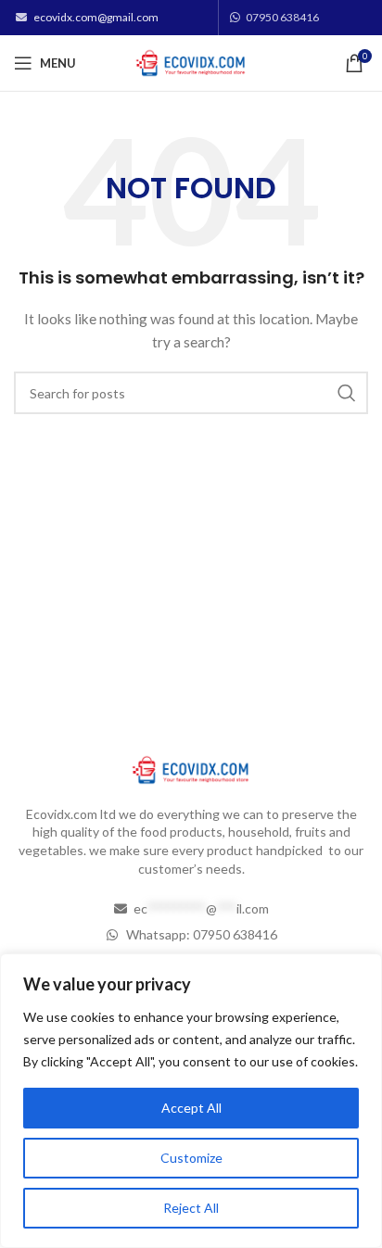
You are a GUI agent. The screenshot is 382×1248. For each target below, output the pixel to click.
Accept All (191, 1108)
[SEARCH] (346, 393)
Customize (191, 1158)
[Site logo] (191, 61)
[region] (191, 1100)
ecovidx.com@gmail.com (96, 17)
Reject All (191, 1208)
